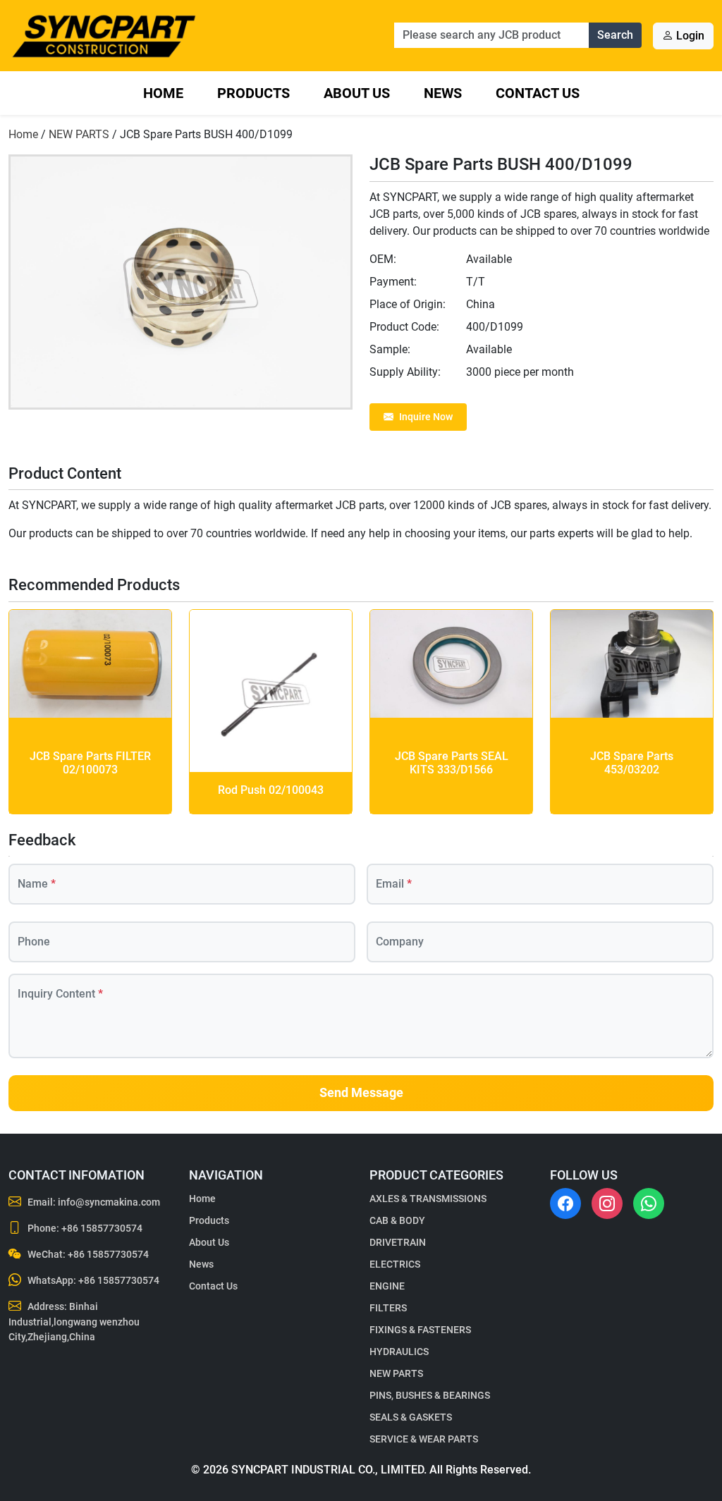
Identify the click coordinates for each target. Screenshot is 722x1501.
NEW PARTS (79, 134)
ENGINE (387, 1286)
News (443, 93)
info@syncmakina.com (109, 1202)
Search (615, 35)
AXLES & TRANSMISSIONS (428, 1198)
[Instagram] (607, 1203)
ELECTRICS (394, 1264)
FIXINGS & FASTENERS (420, 1329)
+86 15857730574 (101, 1228)
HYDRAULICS (399, 1351)
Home (163, 93)
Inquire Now (426, 416)
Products (253, 93)
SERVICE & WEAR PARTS (423, 1439)
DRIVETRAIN (397, 1242)
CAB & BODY (397, 1220)
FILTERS (388, 1307)
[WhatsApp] (648, 1203)
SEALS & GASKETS (410, 1417)
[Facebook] (565, 1203)
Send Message (361, 1093)
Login (688, 35)
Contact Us (538, 93)
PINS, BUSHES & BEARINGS (429, 1395)
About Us (357, 93)
